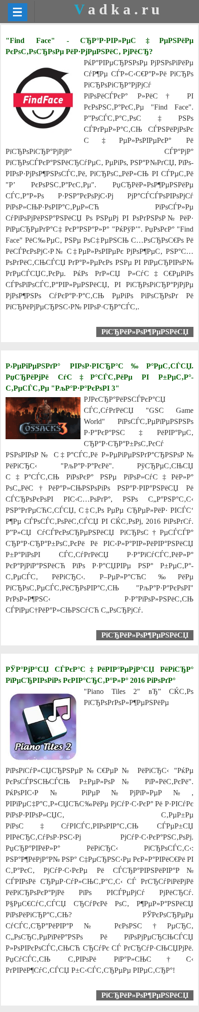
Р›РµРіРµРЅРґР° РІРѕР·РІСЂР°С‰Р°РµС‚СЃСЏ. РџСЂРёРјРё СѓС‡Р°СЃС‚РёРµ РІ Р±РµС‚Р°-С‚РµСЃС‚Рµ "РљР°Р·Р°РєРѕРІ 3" (99, 377)
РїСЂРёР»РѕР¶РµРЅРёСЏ (145, 332)
